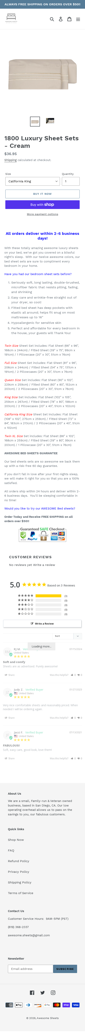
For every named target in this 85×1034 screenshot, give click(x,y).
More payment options (42, 214)
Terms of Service (20, 893)
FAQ (11, 850)
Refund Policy (18, 861)
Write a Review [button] (44, 623)
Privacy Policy (18, 872)
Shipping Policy (19, 882)
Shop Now (16, 840)
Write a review (44, 565)
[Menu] (78, 19)
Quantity (68, 173)
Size (8, 173)
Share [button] (11, 675)
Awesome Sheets (48, 1018)
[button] (73, 675)
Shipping (10, 160)
